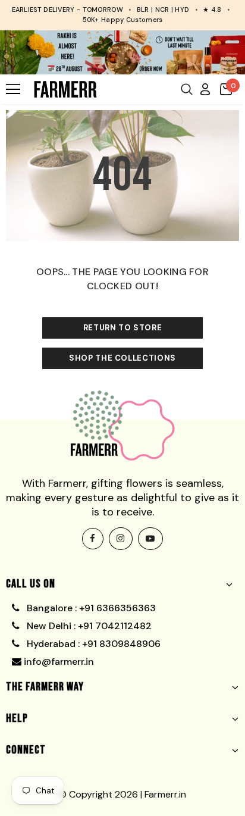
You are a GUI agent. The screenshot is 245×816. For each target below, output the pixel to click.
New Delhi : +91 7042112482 (88, 626)
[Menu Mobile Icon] (13, 89)
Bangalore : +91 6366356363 (89, 608)
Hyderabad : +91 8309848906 (92, 643)
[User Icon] (205, 88)
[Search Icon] (187, 89)
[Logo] (65, 89)
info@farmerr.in (57, 661)
